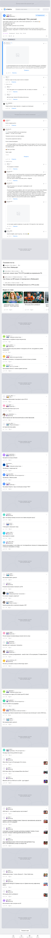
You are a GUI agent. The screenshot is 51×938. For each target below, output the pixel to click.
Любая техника (13, 601)
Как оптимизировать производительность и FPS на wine (21, 283)
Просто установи (15, 269)
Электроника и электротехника (17, 709)
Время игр (12, 16)
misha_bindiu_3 (8, 269)
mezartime (7, 263)
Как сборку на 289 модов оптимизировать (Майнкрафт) (21, 277)
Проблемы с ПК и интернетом (16, 473)
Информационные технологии (17, 592)
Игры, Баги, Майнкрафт (10, 266)
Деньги (11, 573)
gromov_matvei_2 (8, 275)
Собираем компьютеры (17, 275)
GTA (10, 395)
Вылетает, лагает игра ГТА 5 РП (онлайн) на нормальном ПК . (22, 271)
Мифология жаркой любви (15, 355)
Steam (10, 523)
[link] (13, 300)
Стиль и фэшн (13, 263)
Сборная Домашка (14, 423)
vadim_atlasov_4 (8, 281)
